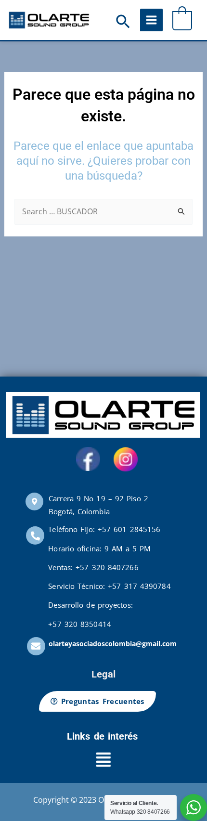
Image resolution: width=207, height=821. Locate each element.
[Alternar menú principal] (151, 20)
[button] (123, 22)
